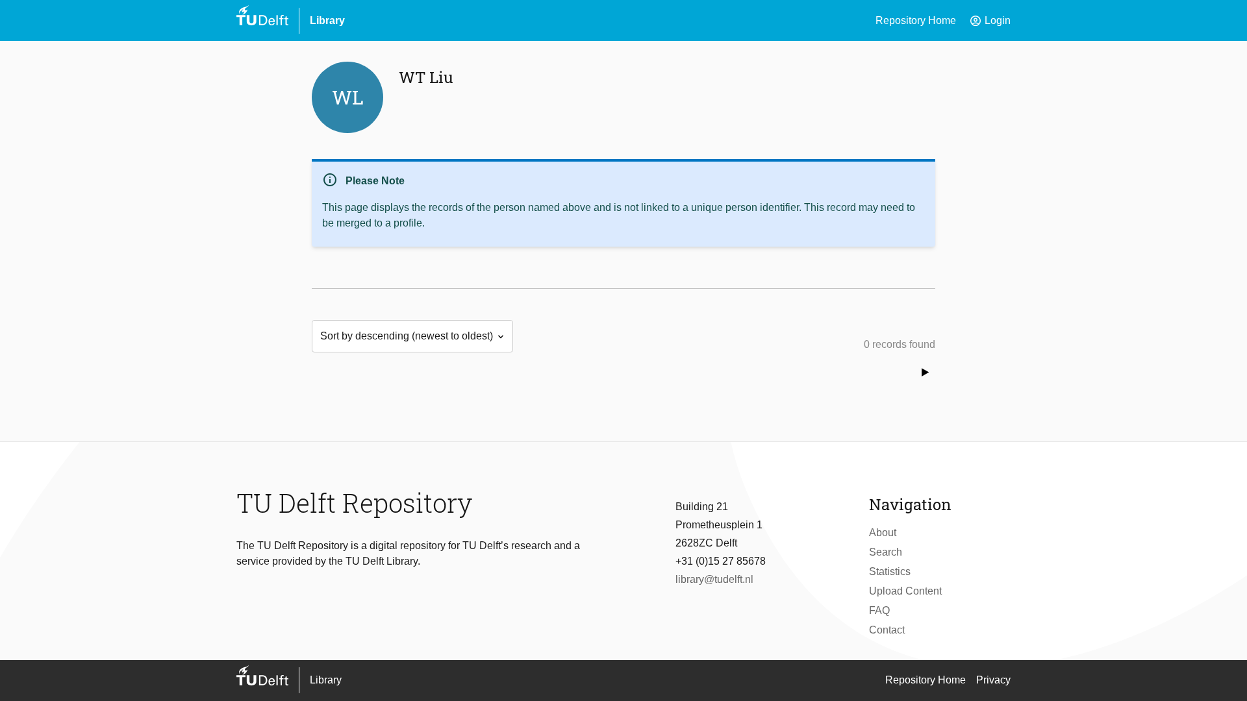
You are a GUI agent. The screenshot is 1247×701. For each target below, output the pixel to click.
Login (990, 21)
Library (327, 20)
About (882, 532)
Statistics (890, 571)
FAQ (879, 610)
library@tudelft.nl (714, 579)
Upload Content (905, 590)
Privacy (993, 679)
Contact (887, 629)
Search (885, 552)
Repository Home (915, 20)
